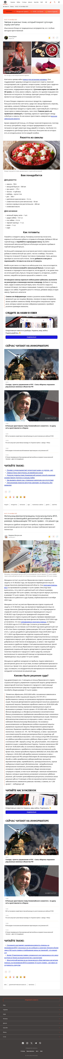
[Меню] (59, 2)
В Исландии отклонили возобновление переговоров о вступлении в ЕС (27, 450)
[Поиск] (55, 2)
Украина (12, 2)
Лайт (41, 2)
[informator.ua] (5, 2)
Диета (47, 504)
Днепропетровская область (17, 984)
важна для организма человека (35, 79)
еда (29, 504)
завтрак (54, 504)
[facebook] (23, 1043)
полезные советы (37, 504)
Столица (24, 2)
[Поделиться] (53, 37)
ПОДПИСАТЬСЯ (31, 337)
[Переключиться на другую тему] (50, 2)
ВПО (5, 984)
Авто (37, 1051)
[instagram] (27, 1043)
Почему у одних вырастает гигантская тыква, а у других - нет (30, 470)
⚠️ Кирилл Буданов (51, 11)
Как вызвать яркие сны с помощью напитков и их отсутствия (30, 480)
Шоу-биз (36, 2)
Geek (41, 1051)
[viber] (40, 1043)
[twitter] (31, 1043)
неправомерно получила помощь (33, 622)
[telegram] (36, 1043)
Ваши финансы (30, 1051)
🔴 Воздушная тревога (21, 11)
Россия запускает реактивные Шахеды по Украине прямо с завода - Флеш (28, 443)
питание (22, 504)
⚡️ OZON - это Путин (37, 11)
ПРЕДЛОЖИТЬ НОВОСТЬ (31, 1000)
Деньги (30, 2)
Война (18, 2)
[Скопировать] (57, 37)
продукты (14, 504)
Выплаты (31, 984)
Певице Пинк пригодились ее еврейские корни (25, 473)
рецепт (6, 504)
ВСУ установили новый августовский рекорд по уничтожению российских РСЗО (30, 436)
